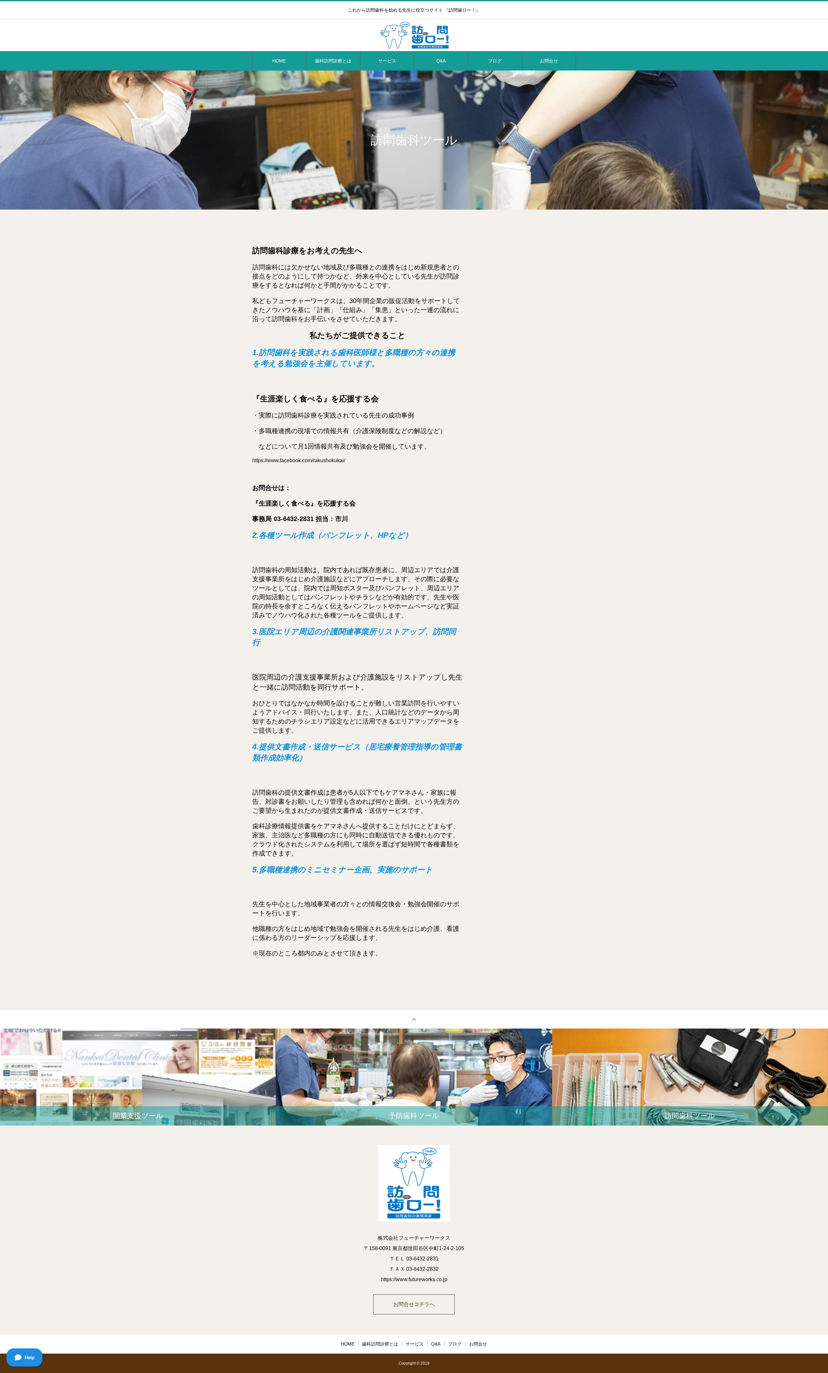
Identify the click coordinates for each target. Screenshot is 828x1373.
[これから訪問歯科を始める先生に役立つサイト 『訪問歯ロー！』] (414, 35)
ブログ (495, 60)
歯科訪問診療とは (333, 60)
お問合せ (549, 60)
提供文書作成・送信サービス (365, 810)
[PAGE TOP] (414, 1019)
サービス (387, 60)
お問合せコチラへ (414, 1304)
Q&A (441, 60)
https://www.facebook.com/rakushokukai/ (298, 460)
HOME (279, 60)
